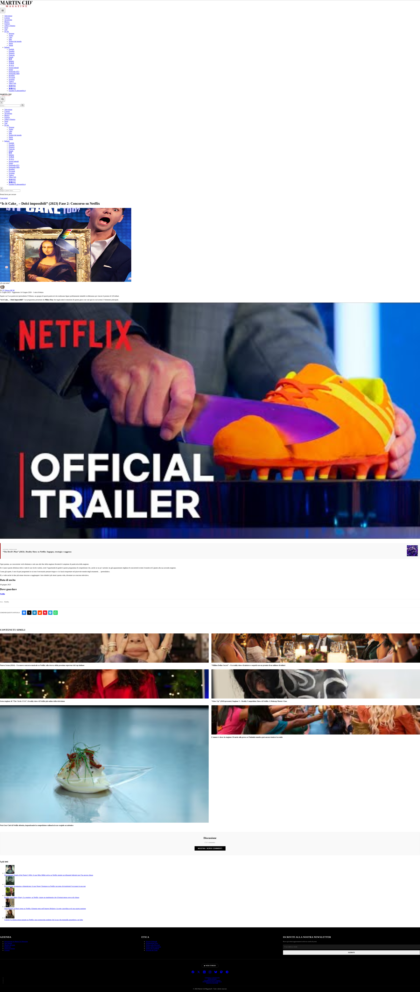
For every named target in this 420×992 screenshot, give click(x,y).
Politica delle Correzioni (153, 947)
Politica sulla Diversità (153, 945)
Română (12, 75)
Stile (10, 39)
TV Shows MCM (8, 290)
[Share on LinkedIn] (34, 612)
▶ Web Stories (210, 965)
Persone (11, 33)
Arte (5, 30)
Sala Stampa (8, 943)
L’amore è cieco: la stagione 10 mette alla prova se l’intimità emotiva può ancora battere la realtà (247, 737)
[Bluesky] (215, 972)
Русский (12, 77)
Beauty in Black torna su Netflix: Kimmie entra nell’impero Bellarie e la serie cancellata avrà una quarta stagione (47, 909)
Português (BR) (14, 73)
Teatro (11, 35)
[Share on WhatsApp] (55, 612)
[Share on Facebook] (24, 612)
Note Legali (212, 979)
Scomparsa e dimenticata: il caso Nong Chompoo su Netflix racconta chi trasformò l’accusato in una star (50, 886)
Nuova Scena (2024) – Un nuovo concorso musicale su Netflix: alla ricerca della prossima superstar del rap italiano (42, 665)
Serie (6, 909)
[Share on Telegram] (50, 612)
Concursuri (4, 198)
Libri (10, 37)
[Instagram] (210, 972)
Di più (6, 31)
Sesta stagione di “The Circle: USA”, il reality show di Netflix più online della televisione (32, 701)
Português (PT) (14, 72)
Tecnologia (8, 20)
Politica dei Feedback (152, 948)
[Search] (2, 99)
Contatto (7, 950)
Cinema (7, 18)
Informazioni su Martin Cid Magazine (16, 941)
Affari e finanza (9, 26)
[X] (198, 972)
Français (12, 55)
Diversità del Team (152, 950)
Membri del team (9, 945)
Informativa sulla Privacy (212, 981)
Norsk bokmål (14, 68)
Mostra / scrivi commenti (210, 848)
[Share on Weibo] (45, 612)
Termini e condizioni (212, 977)
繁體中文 (12, 88)
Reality (6, 897)
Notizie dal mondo (15, 41)
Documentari (8, 875)
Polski (11, 70)
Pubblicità (7, 947)
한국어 (11, 65)
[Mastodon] (221, 972)
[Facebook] (193, 972)
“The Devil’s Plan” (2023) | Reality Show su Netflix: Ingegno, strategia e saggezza (37, 552)
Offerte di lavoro (9, 948)
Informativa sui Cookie (212, 980)
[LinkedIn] (204, 972)
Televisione (8, 16)
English (11, 49)
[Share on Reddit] (40, 612)
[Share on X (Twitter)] (29, 612)
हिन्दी (10, 59)
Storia (11, 43)
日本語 (11, 63)
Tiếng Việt (12, 83)
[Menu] (2, 10)
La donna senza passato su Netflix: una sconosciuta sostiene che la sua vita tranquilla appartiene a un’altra (46, 920)
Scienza (7, 24)
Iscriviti (351, 952)
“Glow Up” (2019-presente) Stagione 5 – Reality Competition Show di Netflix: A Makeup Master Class (249, 701)
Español (11, 51)
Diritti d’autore (212, 983)
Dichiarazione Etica (152, 943)
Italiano (7, 47)
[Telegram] (227, 972)
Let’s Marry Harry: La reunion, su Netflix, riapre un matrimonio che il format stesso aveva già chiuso (44, 897)
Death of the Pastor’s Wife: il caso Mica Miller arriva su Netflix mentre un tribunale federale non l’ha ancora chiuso (53, 875)
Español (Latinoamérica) (17, 91)
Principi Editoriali (151, 941)
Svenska (12, 79)
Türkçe (11, 81)
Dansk (11, 57)
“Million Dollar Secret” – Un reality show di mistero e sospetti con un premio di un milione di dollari (248, 665)
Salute (11, 45)
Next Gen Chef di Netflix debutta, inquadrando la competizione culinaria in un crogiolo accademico (36, 825)
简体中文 (12, 86)
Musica (6, 22)
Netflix (2, 594)
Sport (6, 28)
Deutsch (11, 53)
